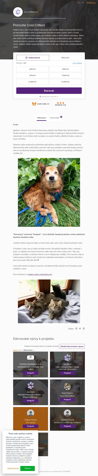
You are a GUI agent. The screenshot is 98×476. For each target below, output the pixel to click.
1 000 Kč (65, 75)
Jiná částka (77, 63)
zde (22, 458)
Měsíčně (65, 58)
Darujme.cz (48, 471)
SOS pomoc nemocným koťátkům (67, 422)
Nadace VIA (57, 471)
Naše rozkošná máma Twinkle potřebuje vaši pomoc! (67, 368)
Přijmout (27, 468)
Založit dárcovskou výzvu (72, 346)
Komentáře (56, 117)
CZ (79, 2)
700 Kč (32, 75)
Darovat (49, 90)
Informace (41, 118)
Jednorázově (34, 58)
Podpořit (30, 373)
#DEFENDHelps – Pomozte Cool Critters (31, 368)
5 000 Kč (65, 82)
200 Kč (32, 69)
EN (83, 2)
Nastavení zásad (13, 468)
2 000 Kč (32, 82)
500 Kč (65, 69)
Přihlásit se (91, 2)
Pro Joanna (30, 422)
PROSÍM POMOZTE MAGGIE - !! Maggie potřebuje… (30, 396)
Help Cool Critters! (67, 396)
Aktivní (16, 350)
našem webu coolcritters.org (40, 274)
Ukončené (27, 350)
